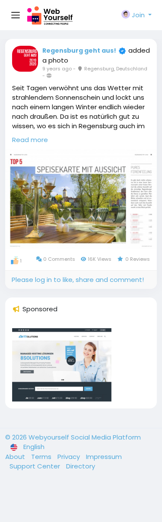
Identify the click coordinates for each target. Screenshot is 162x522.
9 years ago (57, 68)
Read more (30, 139)
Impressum (104, 456)
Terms (42, 456)
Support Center (36, 466)
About (16, 456)
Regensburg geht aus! (79, 50)
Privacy (69, 456)
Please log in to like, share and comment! (78, 279)
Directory (80, 466)
